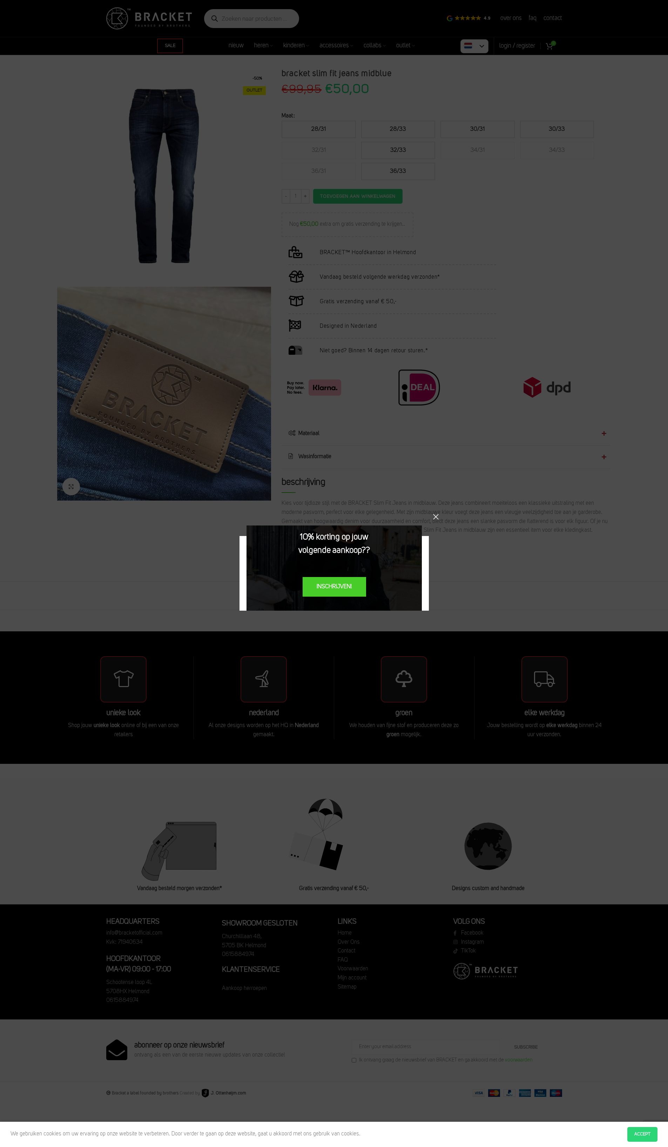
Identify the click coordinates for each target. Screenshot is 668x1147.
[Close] (436, 516)
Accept (642, 1134)
